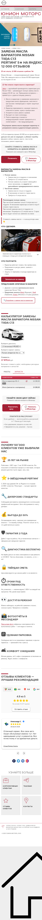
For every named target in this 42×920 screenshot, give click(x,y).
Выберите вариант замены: (10, 350)
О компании (19, 9)
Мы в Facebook (14, 761)
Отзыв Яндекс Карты (11, 746)
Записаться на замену (13, 279)
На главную (5, 9)
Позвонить (10, 158)
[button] (18, 753)
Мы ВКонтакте (22, 761)
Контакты (32, 9)
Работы (7, 372)
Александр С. (15, 721)
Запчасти (19, 372)
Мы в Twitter (18, 761)
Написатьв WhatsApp (31, 159)
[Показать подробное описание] (37, 254)
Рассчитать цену (11, 408)
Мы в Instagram (27, 761)
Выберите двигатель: (8, 343)
